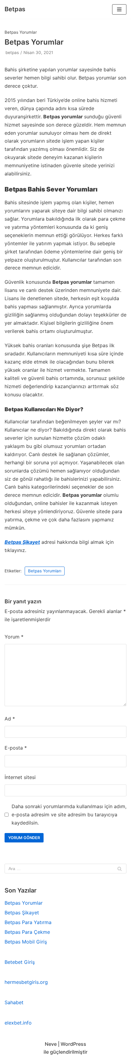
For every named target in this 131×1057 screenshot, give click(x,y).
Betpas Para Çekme (27, 932)
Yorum (14, 637)
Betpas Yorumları (44, 570)
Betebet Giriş (20, 962)
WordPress (73, 1044)
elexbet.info (18, 1023)
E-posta (16, 748)
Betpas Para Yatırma (28, 922)
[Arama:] (65, 868)
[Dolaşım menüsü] (119, 9)
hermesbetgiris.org (26, 982)
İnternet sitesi (20, 777)
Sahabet (14, 1002)
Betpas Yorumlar (24, 903)
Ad (10, 719)
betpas (12, 52)
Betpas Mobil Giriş (26, 942)
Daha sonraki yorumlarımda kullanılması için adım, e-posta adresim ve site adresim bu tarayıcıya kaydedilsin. (69, 814)
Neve (51, 1044)
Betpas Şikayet (22, 542)
